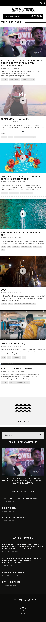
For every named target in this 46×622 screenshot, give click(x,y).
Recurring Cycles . (23, 479)
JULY (4, 290)
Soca (16, 193)
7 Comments (8, 501)
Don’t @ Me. (9, 508)
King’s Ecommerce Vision (16, 368)
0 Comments (25, 79)
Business (12, 382)
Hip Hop (4, 137)
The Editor (5, 68)
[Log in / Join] (44, 3)
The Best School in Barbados (19, 498)
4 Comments (8, 521)
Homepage (17, 599)
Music (10, 137)
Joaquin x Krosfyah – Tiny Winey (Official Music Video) (22, 178)
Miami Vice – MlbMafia (15, 119)
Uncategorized (26, 246)
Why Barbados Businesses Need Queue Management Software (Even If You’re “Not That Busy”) (22, 547)
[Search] (41, 3)
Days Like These (11, 582)
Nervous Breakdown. (14, 518)
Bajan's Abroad (14, 79)
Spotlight (18, 137)
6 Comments (8, 511)
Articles (4, 79)
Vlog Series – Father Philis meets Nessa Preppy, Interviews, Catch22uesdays (22, 63)
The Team (31, 599)
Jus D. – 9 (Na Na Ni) (13, 344)
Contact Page (24, 601)
